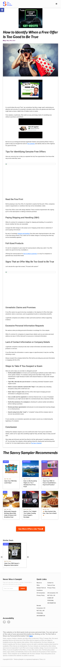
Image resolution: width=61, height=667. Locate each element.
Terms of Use (51, 585)
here (31, 636)
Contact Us (50, 582)
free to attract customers (30, 253)
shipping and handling (24, 233)
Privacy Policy (51, 588)
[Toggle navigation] (56, 4)
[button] (2, 10)
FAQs (38, 585)
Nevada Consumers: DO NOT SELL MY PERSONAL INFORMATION (41, 610)
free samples (31, 143)
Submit (23, 588)
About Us (39, 582)
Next (28, 557)
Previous (1, 557)
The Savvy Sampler (36, 443)
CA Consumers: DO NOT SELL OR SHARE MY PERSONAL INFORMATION (52, 598)
